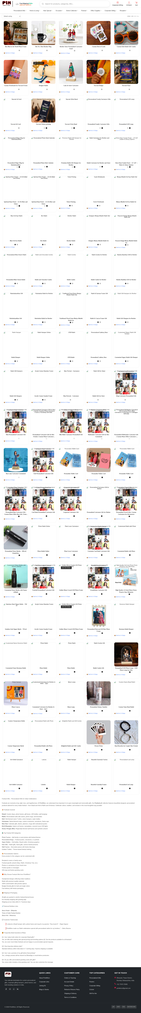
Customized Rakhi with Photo (126, 551)
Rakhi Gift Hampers (16, 396)
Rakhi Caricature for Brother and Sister (98, 163)
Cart (136, 5)
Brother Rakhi (71, 241)
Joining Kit (42, 985)
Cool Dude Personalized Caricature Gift (43, 512)
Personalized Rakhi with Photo (43, 746)
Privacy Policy (68, 985)
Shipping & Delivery (70, 993)
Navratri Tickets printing (43, 124)
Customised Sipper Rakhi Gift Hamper (126, 357)
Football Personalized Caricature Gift (43, 590)
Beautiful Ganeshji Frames (98, 784)
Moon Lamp (71, 707)
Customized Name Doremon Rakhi (16, 668)
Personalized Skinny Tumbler (98, 707)
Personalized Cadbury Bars (99, 357)
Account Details (69, 982)
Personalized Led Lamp (126, 784)
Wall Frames (5, 847)
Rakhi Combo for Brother (98, 279)
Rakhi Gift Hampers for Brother (126, 318)
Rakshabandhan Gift (16, 318)
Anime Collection (71, 10)
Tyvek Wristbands (98, 202)
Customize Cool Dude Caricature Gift (99, 551)
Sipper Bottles (6, 842)
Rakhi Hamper (15, 357)
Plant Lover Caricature (71, 551)
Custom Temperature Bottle (16, 746)
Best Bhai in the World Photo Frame (15, 46)
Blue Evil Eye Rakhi (16, 241)
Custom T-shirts (7, 849)
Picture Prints (99, 746)
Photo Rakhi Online (43, 551)
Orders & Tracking (70, 978)
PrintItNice (43, 803)
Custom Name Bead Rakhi (126, 707)
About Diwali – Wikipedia (9, 910)
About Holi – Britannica (9, 915)
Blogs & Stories (44, 989)
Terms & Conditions (70, 997)
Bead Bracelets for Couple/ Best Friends (126, 746)
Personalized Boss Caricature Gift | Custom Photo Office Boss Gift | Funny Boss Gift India (15, 514)
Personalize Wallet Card (71, 473)
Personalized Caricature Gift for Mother (98, 512)
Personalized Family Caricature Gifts (98, 124)
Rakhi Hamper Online (43, 357)
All (138, 16)
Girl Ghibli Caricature (15, 784)
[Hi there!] (129, 2)
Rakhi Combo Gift (98, 668)
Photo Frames (6, 837)
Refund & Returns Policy (72, 989)
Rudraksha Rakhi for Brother (43, 318)
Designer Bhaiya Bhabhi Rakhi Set (99, 241)
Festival (83, 10)
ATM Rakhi (71, 357)
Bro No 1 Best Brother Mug (43, 46)
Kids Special (47, 10)
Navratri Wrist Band (71, 124)
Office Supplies (95, 10)
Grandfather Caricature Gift (98, 590)
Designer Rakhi (43, 85)
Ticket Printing (71, 202)
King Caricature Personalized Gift (126, 396)
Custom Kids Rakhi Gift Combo (126, 46)
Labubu (43, 784)
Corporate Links (44, 982)
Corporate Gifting (117, 5)
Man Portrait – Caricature (71, 396)
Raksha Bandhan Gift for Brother (126, 279)
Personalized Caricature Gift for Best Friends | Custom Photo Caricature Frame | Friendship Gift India (43, 436)
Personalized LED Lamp (126, 124)
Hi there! (129, 5)
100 (132, 16)
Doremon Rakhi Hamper (126, 629)
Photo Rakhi (43, 668)
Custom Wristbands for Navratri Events (15, 85)
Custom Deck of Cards (98, 46)
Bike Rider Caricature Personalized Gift (71, 434)
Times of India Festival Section (11, 913)
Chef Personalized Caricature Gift (43, 473)
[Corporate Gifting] (118, 2)
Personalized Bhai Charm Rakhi (15, 279)
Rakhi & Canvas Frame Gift (98, 318)
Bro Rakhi (43, 241)
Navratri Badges (98, 85)
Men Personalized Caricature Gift (16, 434)
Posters (91, 982)
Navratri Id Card (16, 124)
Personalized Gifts (19, 10)
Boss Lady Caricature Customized (16, 473)
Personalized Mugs (8, 839)
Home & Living (34, 10)
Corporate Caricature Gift (71, 512)
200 (135, 16)
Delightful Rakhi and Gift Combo (71, 746)
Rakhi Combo (71, 279)
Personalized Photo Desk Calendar (43, 163)
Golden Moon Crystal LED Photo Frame (71, 590)
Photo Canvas (16, 707)
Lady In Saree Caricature (71, 85)
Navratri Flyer (126, 85)
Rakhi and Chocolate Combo (43, 279)
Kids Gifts (5, 844)
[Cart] (136, 2)
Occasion (59, 10)
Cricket (91, 989)
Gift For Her (93, 993)
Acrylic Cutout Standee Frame (43, 396)
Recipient (123, 10)
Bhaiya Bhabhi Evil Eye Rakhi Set (126, 202)
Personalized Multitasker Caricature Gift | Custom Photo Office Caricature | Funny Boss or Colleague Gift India (126, 436)
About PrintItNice (44, 978)
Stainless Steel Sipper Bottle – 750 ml (16, 629)
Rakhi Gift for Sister (99, 396)
